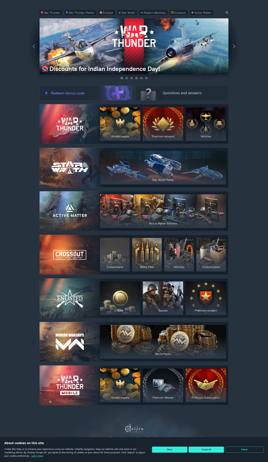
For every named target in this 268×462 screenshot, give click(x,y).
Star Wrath (128, 12)
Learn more (37, 455)
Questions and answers (182, 93)
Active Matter (202, 12)
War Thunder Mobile (81, 12)
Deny (169, 449)
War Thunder (52, 12)
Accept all (206, 449)
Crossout (180, 12)
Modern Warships (155, 12)
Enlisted (108, 12)
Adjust (244, 449)
